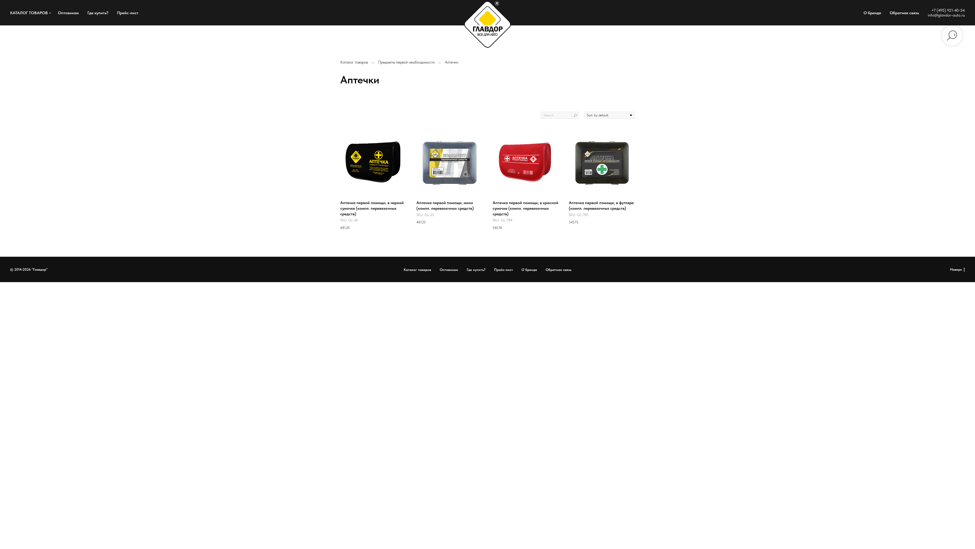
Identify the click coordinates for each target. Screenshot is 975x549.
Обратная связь (904, 12)
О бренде (872, 12)
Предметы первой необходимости (406, 62)
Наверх (956, 269)
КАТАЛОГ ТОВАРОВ (29, 12)
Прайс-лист (127, 12)
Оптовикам (68, 12)
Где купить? (97, 12)
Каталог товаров (354, 62)
